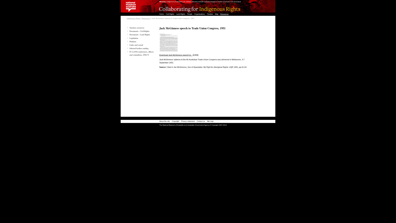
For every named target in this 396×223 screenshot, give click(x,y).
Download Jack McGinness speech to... (175, 55)
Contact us (201, 121)
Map (217, 14)
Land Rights (181, 14)
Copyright (175, 121)
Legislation (133, 38)
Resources (224, 14)
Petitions (132, 41)
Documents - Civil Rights (139, 31)
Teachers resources (136, 27)
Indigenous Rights (134, 18)
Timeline (210, 14)
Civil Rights (170, 14)
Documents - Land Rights (139, 34)
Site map (210, 121)
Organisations (199, 14)
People (190, 14)
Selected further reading (138, 48)
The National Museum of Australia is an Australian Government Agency (184, 125)
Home (161, 14)
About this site (164, 121)
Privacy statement (188, 121)
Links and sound (136, 45)
